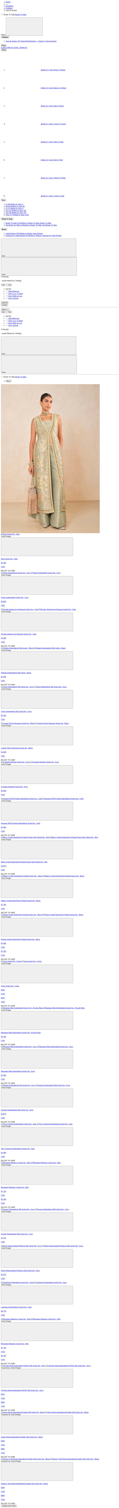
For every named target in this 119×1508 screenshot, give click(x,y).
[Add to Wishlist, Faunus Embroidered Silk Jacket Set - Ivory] (37, 1222)
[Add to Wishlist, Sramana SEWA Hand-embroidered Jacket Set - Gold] (37, 811)
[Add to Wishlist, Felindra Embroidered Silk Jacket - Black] (37, 660)
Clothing (9, 8)
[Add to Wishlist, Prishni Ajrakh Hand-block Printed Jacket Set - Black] (37, 927)
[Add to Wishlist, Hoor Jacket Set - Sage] (37, 546)
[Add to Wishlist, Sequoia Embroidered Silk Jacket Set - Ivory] (37, 1098)
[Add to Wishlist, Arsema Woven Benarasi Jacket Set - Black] (37, 736)
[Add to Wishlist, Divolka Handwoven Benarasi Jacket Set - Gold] (37, 622)
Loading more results (9, 1506)
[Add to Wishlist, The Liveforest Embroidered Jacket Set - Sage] (37, 1136)
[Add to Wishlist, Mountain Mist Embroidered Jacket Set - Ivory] (37, 1059)
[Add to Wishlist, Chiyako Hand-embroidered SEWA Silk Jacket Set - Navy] (37, 1378)
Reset (8, 381)
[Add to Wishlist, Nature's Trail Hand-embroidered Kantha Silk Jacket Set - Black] (37, 1471)
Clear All (4, 302)
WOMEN (9, 6)
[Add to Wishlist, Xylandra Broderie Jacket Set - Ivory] (37, 774)
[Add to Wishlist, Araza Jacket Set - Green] (37, 974)
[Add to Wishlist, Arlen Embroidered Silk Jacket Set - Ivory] (37, 699)
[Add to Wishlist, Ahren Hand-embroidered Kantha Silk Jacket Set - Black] (37, 1425)
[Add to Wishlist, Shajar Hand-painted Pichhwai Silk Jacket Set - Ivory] (37, 1258)
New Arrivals (13, 298)
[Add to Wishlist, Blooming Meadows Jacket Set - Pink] (37, 1331)
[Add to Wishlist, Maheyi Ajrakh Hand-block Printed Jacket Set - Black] (37, 888)
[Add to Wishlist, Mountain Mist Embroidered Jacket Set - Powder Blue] (37, 1020)
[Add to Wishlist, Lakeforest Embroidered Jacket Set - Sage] (37, 1295)
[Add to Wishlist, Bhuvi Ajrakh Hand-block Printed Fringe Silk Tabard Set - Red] (37, 850)
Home (8, 2)
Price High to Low (15, 296)
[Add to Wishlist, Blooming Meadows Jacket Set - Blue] (37, 1175)
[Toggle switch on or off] (2, 15)
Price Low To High (15, 294)
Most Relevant (13, 291)
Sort (3, 285)
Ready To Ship (20, 15)
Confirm (4, 305)
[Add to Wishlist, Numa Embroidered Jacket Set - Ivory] (37, 585)
